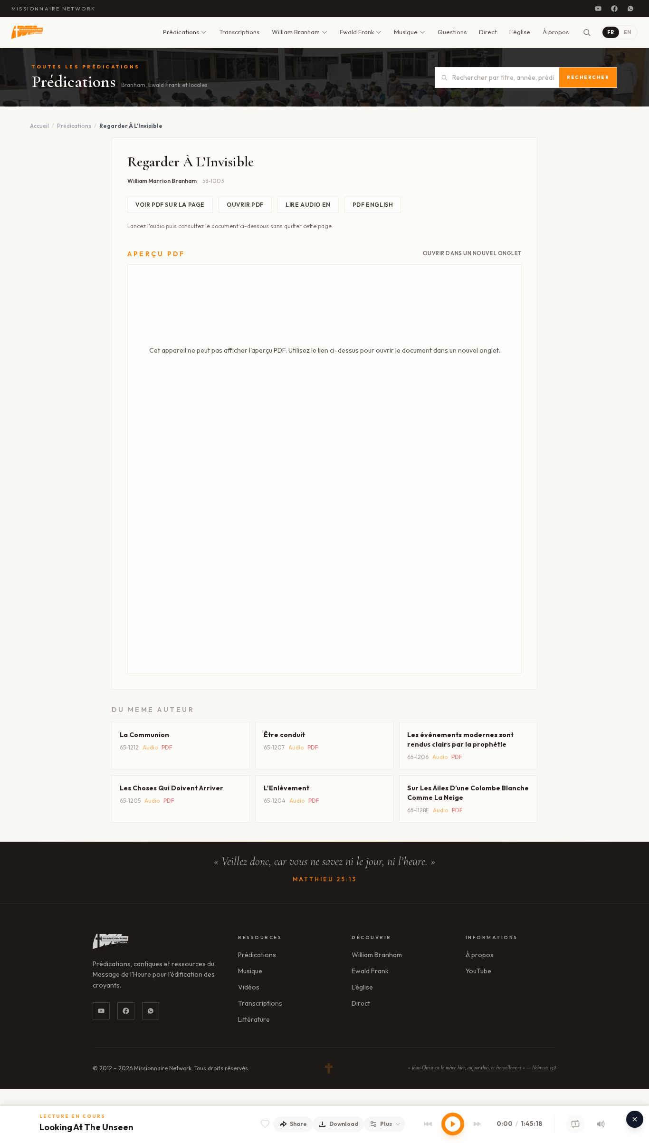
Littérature (254, 1019)
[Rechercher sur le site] (586, 32)
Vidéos (248, 987)
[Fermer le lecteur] (634, 1119)
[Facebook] (614, 8)
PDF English (373, 204)
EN (627, 32)
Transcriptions (239, 32)
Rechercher (588, 77)
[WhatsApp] (630, 8)
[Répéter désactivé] (575, 1123)
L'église (519, 32)
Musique (406, 32)
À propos (556, 32)
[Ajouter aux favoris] (265, 1124)
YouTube (478, 971)
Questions (452, 32)
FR (610, 32)
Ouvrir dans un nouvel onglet (472, 253)
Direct (488, 32)
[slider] (324, 1105)
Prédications (181, 32)
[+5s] (477, 1124)
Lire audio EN (308, 204)
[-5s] (428, 1124)
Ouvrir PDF (245, 204)
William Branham (296, 32)
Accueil (39, 125)
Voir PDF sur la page (170, 204)
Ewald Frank (357, 32)
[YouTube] (598, 8)
